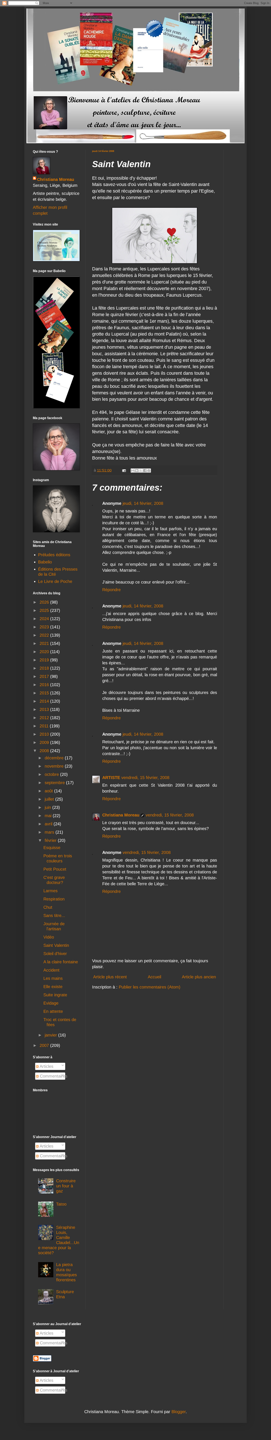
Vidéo (48, 937)
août (49, 791)
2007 (45, 1045)
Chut (47, 907)
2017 (45, 676)
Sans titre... (54, 915)
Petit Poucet (54, 869)
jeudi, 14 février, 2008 (143, 503)
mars (50, 832)
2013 (45, 709)
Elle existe (52, 986)
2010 (45, 734)
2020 (45, 651)
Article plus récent (110, 977)
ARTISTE (111, 777)
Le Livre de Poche (55, 581)
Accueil (154, 977)
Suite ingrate (55, 995)
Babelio (45, 562)
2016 (45, 684)
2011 (45, 726)
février (51, 840)
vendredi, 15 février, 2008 (145, 777)
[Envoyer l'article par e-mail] (123, 470)
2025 (45, 610)
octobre (52, 774)
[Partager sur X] (141, 470)
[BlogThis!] (137, 470)
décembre (55, 758)
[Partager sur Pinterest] (149, 470)
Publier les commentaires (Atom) (149, 987)
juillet (50, 799)
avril (49, 824)
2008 (45, 750)
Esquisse (51, 847)
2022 (45, 635)
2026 (45, 602)
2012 (45, 717)
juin (48, 807)
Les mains (53, 978)
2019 (45, 660)
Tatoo (61, 1204)
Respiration (54, 899)
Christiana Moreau (120, 815)
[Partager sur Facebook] (145, 470)
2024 (45, 618)
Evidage (50, 1003)
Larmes (50, 890)
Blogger (178, 1411)
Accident (51, 970)
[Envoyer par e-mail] (133, 470)
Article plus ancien (199, 977)
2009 (45, 742)
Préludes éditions (54, 554)
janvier (51, 1035)
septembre (55, 782)
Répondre (111, 589)
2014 (45, 701)
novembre (55, 766)
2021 (45, 643)
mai (49, 815)
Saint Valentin (56, 945)
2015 (45, 693)
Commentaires (53, 1076)
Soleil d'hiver (55, 953)
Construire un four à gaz (66, 1185)
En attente (53, 1011)
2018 (45, 668)
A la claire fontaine (60, 962)
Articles (46, 1066)
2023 (45, 627)
